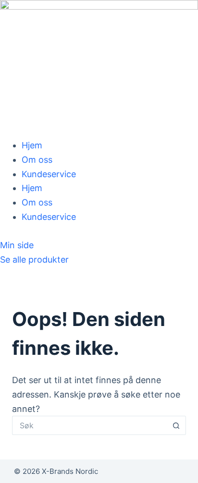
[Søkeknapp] (176, 425)
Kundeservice (49, 174)
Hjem (32, 145)
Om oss (37, 160)
